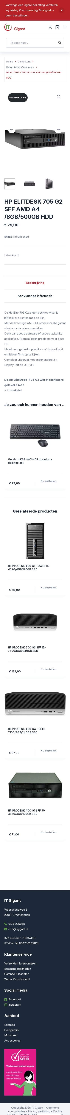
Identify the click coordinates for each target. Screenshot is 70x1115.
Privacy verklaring (39, 1111)
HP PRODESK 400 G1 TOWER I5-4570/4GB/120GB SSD (29, 567)
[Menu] (64, 27)
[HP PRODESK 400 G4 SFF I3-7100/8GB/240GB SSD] (35, 704)
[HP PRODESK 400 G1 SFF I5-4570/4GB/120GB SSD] (35, 785)
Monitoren (10, 1035)
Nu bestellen (48, 480)
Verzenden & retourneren (20, 963)
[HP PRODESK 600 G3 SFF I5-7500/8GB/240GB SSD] (35, 622)
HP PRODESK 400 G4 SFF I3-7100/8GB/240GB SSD (27, 730)
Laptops (9, 1025)
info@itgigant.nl (18, 929)
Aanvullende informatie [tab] (35, 296)
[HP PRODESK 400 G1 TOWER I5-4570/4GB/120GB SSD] (35, 541)
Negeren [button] (61, 10)
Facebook (14, 999)
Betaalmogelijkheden (17, 968)
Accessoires (12, 1040)
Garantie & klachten (16, 974)
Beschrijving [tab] (35, 283)
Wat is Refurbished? (17, 979)
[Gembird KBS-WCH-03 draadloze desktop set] (35, 434)
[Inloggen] (50, 27)
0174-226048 (16, 924)
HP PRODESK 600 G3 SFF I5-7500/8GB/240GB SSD (27, 649)
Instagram (14, 1004)
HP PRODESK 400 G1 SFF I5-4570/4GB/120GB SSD (26, 812)
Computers (11, 1030)
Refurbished (21, 236)
